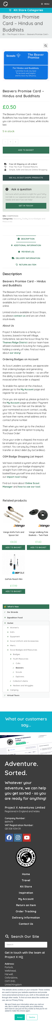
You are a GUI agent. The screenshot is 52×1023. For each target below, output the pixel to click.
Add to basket (26, 150)
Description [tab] (27, 239)
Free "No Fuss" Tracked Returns (23, 167)
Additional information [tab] (27, 245)
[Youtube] (27, 838)
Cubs (18, 663)
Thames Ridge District (15, 342)
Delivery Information (26, 917)
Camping (14, 690)
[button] (45, 45)
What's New (13, 606)
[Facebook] (9, 838)
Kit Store (26, 886)
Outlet (24, 218)
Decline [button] (32, 1017)
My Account (27, 389)
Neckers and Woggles (23, 685)
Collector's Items (20, 681)
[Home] (3, 34)
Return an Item (26, 905)
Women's (14, 627)
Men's (12, 645)
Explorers (20, 676)
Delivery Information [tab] (27, 258)
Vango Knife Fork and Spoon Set (13, 533)
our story (15, 352)
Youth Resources (20, 659)
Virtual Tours (13, 695)
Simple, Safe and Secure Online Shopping (28, 169)
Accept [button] (19, 1017)
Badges (16, 654)
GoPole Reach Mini (13, 579)
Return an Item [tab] (27, 264)
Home (26, 874)
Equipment (15, 636)
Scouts (19, 672)
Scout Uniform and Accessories (24, 641)
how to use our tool (29, 486)
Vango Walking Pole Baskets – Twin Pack (38, 533)
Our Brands (12, 612)
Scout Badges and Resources (23, 650)
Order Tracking (26, 911)
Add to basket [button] (14, 547)
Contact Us (26, 923)
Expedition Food (15, 617)
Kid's (12, 632)
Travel (26, 880)
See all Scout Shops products (26, 178)
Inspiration (26, 892)
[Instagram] (18, 838)
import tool (13, 476)
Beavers (17, 218)
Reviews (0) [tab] (27, 251)
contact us (19, 315)
